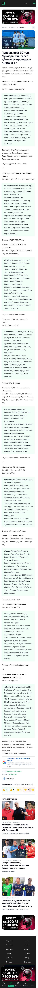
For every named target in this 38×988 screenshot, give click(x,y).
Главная (4, 27)
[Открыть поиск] (26, 3)
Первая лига (21, 27)
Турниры (9, 962)
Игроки (27, 953)
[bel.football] (3, 3)
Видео (9, 953)
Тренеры (27, 958)
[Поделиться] (33, 27)
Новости (12, 27)
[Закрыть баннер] (32, 968)
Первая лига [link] (16, 822)
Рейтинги (9, 958)
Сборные (27, 949)
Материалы (9, 949)
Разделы (9, 941)
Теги (27, 941)
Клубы (27, 945)
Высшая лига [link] (17, 860)
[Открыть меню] (34, 3)
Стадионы (27, 962)
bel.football (13, 774)
